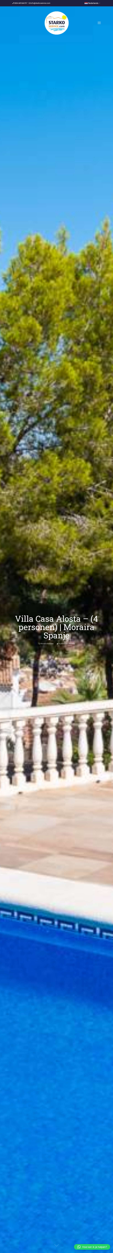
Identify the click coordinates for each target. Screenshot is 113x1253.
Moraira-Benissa (47, 644)
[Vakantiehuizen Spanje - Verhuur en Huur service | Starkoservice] (56, 23)
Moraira (72, 644)
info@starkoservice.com (40, 3)
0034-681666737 (20, 3)
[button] (92, 1247)
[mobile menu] (99, 23)
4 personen (63, 644)
